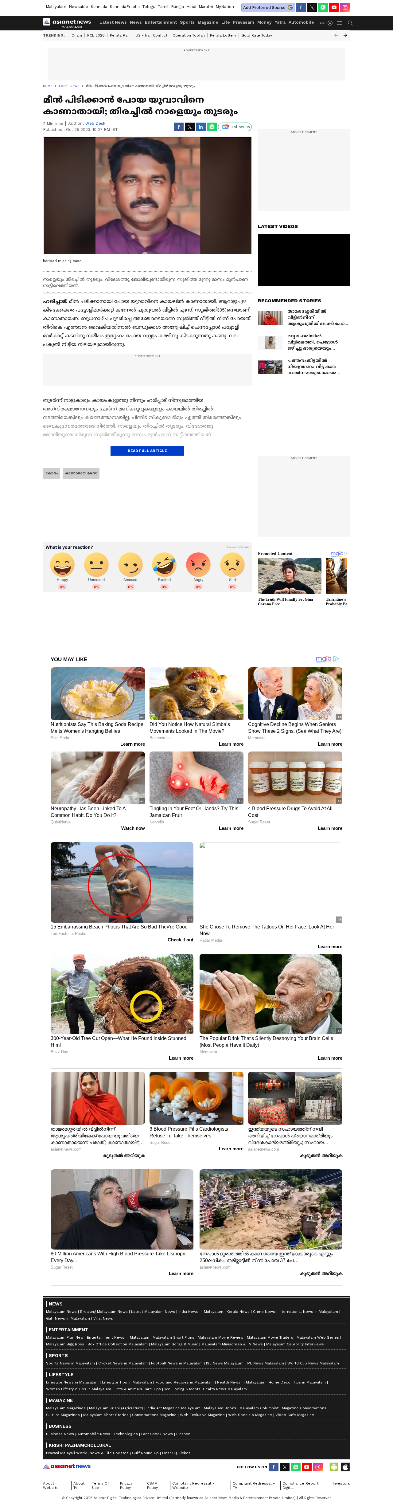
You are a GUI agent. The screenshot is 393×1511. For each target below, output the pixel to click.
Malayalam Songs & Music (174, 1344)
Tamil (163, 6)
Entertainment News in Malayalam (118, 1337)
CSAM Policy (152, 1485)
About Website (51, 1485)
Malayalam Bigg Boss (65, 1344)
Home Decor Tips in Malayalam (297, 1382)
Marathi (206, 6)
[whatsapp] (323, 7)
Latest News (113, 22)
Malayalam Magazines (66, 1408)
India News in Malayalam (200, 1311)
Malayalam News (61, 1311)
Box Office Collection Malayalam (118, 1344)
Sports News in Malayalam (70, 1363)
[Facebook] (301, 7)
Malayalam (56, 6)
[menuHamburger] (340, 23)
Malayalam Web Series (318, 1337)
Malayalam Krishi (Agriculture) (116, 1408)
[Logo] (69, 23)
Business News (60, 1434)
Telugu (148, 6)
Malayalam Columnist (258, 1408)
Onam (77, 35)
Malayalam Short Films (173, 1337)
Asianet (67, 1466)
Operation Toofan (189, 35)
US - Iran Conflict (151, 35)
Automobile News (93, 1434)
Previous (336, 35)
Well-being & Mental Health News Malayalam (205, 1389)
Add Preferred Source (264, 7)
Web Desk (95, 123)
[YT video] (334, 7)
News (136, 22)
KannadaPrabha (125, 6)
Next (345, 35)
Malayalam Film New (65, 1337)
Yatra (280, 22)
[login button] (332, 23)
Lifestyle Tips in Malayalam (127, 1382)
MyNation (225, 6)
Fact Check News (157, 1434)
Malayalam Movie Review (220, 1337)
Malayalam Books (220, 1408)
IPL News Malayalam (265, 1363)
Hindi (191, 6)
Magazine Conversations (304, 1408)
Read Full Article (147, 451)
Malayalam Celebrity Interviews (295, 1344)
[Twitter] (312, 7)
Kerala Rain (120, 35)
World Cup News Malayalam (313, 1363)
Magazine (208, 22)
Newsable (78, 6)
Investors (341, 1483)
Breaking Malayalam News (104, 1311)
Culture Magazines (63, 1415)
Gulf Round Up (145, 1453)
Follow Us (241, 127)
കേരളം (51, 473)
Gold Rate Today (256, 35)
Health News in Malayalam (241, 1382)
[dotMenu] (322, 23)
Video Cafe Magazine (294, 1415)
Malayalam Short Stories (106, 1415)
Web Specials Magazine (250, 1415)
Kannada (99, 6)
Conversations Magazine (154, 1415)
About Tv (78, 1485)
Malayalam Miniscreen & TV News (232, 1344)
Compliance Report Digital (300, 1485)
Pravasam (243, 22)
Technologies (126, 1434)
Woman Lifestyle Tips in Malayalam (78, 1389)
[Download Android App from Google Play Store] (334, 1467)
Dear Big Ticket (176, 1453)
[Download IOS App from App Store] (345, 1467)
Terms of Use (100, 1485)
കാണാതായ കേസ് (81, 473)
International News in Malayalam (308, 1311)
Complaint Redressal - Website (193, 1485)
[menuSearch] (350, 23)
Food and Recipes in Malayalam (184, 1382)
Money (264, 22)
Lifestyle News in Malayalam (72, 1382)
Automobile (301, 22)
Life (225, 22)
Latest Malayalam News (153, 1311)
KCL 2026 (96, 35)
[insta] (345, 7)
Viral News (103, 1318)
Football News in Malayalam (177, 1363)
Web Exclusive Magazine (202, 1415)
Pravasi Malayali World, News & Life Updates (87, 1453)
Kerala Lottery (223, 35)
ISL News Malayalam (224, 1363)
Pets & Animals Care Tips (138, 1389)
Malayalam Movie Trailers (270, 1337)
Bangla (177, 6)
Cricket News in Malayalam (123, 1363)
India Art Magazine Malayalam (173, 1408)
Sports (187, 22)
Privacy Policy (126, 1485)
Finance (183, 1434)
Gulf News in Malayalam (68, 1318)
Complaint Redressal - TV (254, 1485)
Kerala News (238, 1311)
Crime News (264, 1311)
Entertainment (161, 22)
